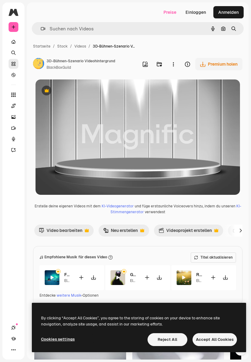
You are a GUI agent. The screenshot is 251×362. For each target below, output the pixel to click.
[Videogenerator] (13, 128)
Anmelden (228, 12)
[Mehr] (13, 350)
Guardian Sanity (133, 274)
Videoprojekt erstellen (185, 232)
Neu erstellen (120, 232)
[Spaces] (13, 106)
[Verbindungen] (13, 328)
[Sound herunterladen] (93, 277)
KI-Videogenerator (118, 206)
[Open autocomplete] (40, 28)
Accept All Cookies (215, 339)
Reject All (167, 339)
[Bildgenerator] (13, 117)
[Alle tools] (13, 95)
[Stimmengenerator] (13, 139)
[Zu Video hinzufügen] (81, 277)
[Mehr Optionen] (173, 64)
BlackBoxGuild (59, 67)
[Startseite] (13, 42)
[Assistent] (13, 150)
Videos (80, 46)
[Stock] (13, 64)
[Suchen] (13, 53)
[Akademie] (13, 339)
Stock (62, 46)
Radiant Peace (199, 274)
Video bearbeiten (60, 232)
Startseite (42, 46)
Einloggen (195, 12)
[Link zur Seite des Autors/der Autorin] (38, 64)
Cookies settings (58, 339)
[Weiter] (240, 230)
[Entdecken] (13, 75)
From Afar (67, 274)
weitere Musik (69, 295)
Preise (169, 12)
